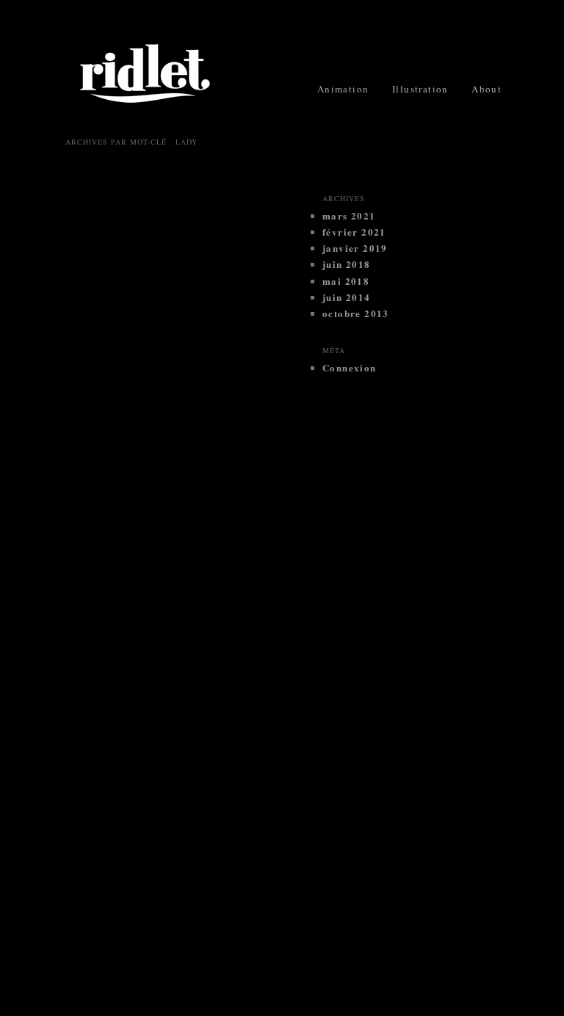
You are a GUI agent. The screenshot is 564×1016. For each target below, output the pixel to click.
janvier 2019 (355, 248)
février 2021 (354, 232)
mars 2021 (349, 215)
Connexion (349, 367)
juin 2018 (346, 264)
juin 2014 (346, 297)
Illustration (420, 88)
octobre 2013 (355, 313)
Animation (343, 88)
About (486, 88)
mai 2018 (345, 281)
